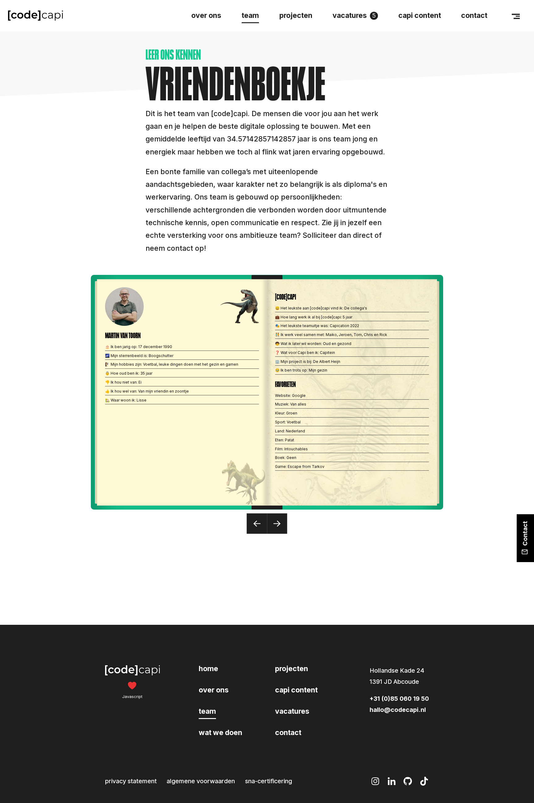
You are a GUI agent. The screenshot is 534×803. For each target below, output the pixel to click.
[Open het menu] (516, 16)
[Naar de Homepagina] (35, 16)
